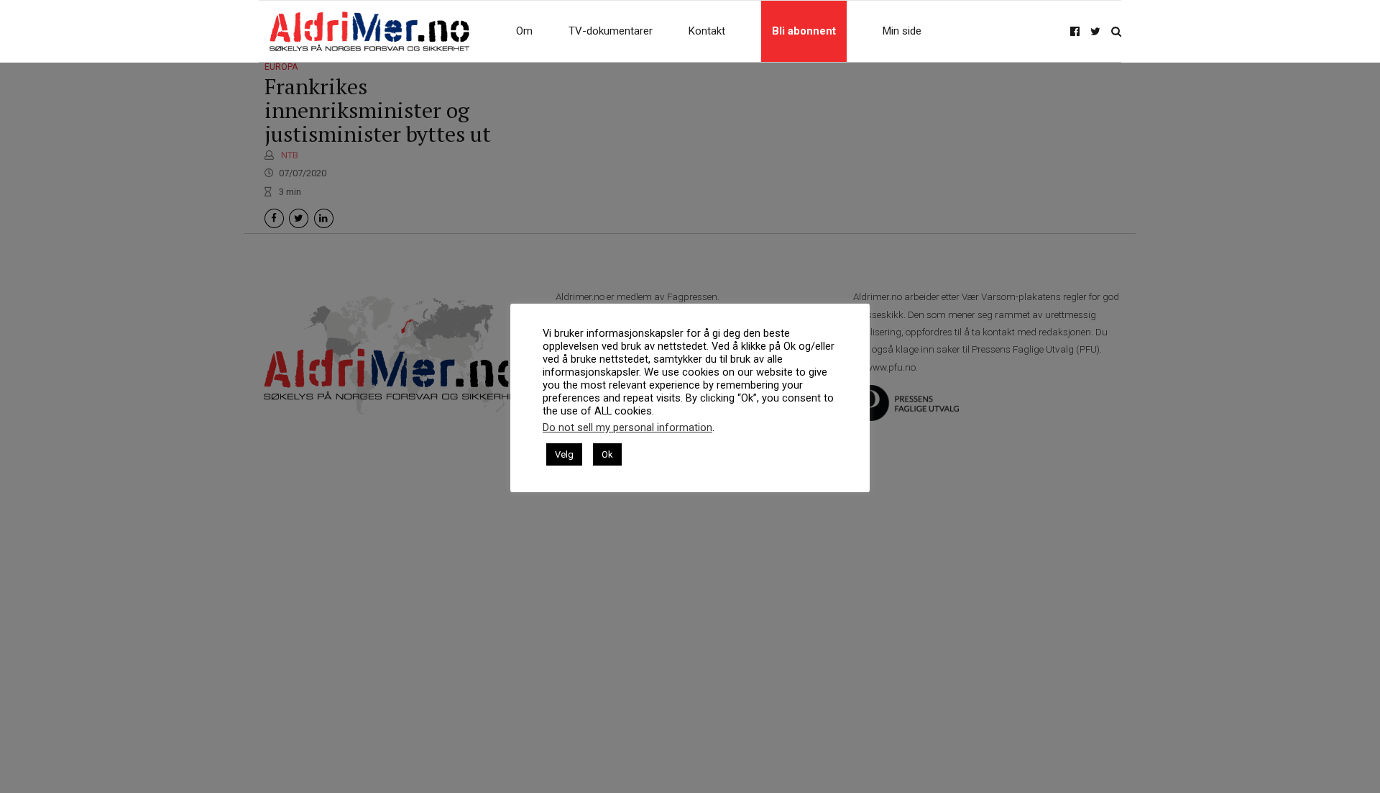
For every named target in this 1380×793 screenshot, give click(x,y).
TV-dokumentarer (611, 30)
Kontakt (707, 30)
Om (524, 30)
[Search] (1116, 31)
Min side (902, 30)
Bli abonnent (804, 30)
